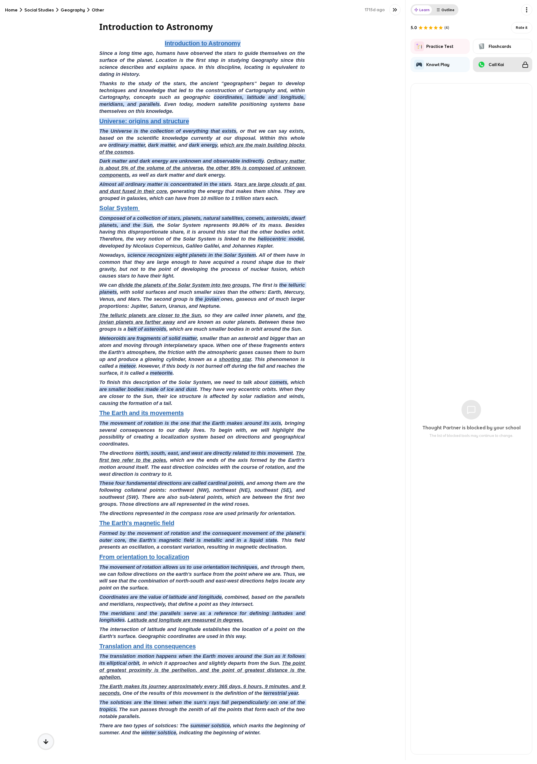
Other (98, 10)
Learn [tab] (424, 10)
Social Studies (39, 10)
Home (11, 10)
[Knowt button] (395, 9)
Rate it (521, 27)
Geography (73, 10)
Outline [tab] (447, 10)
